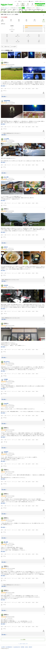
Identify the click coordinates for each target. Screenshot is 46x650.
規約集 (26, 647)
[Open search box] (2, 46)
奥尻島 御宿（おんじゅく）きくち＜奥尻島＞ (10, 14)
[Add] (43, 15)
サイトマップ (25, 1)
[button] (4, 55)
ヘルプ (15, 1)
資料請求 (30, 647)
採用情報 (22, 647)
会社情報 (3, 647)
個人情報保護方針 (9, 647)
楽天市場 (36, 1)
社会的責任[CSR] (16, 647)
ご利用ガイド (20, 1)
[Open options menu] (44, 62)
